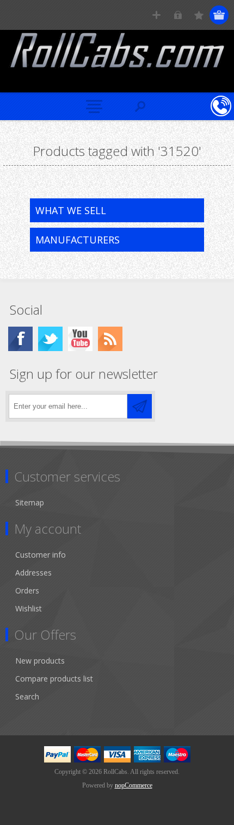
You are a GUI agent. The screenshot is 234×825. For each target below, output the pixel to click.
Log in (177, 14)
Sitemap (29, 502)
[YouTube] (80, 339)
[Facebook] (20, 339)
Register (156, 14)
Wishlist (28, 608)
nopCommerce (133, 785)
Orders (27, 590)
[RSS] (110, 339)
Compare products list (54, 678)
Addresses (33, 572)
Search (27, 696)
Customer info (40, 554)
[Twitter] (50, 339)
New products (40, 660)
